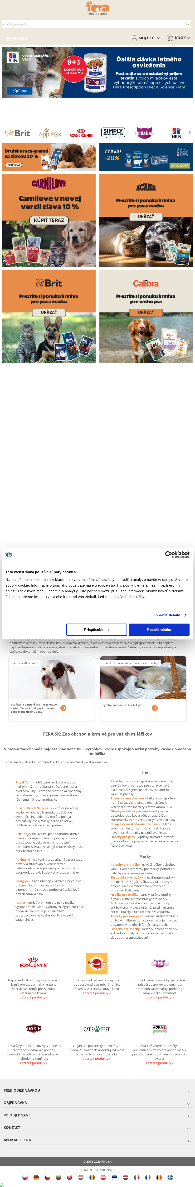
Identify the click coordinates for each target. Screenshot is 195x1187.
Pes (14, 663)
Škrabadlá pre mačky (127, 877)
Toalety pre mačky (125, 916)
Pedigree (22, 881)
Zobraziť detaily (166, 615)
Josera (20, 902)
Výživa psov (29, 663)
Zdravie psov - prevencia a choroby (135, 663)
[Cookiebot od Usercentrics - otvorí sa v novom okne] (169, 554)
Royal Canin (24, 782)
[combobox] (96, 24)
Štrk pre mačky (123, 903)
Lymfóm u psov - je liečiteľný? (122, 705)
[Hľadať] (187, 23)
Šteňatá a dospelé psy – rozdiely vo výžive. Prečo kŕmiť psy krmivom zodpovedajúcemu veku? (34, 708)
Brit (18, 834)
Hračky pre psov (123, 837)
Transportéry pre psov (128, 798)
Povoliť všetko (159, 630)
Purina (20, 859)
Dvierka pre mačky (125, 929)
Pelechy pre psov (124, 781)
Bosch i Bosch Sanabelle (33, 808)
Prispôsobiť (94, 630)
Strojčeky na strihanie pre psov (135, 824)
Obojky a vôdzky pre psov (130, 811)
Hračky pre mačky (125, 894)
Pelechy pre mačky (125, 864)
